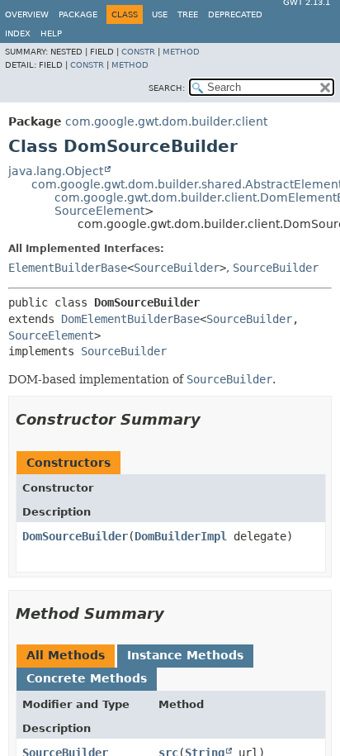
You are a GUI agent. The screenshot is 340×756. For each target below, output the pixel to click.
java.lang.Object (55, 171)
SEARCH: (167, 88)
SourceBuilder (177, 267)
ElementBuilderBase (67, 267)
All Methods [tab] (65, 655)
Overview (27, 14)
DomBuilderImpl (181, 536)
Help (51, 33)
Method (181, 51)
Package (78, 14)
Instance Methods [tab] (185, 655)
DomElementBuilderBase (130, 319)
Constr (138, 51)
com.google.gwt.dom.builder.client (166, 121)
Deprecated (235, 14)
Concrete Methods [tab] (86, 678)
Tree (187, 14)
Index (18, 33)
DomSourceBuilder (75, 536)
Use (160, 14)
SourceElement (99, 210)
